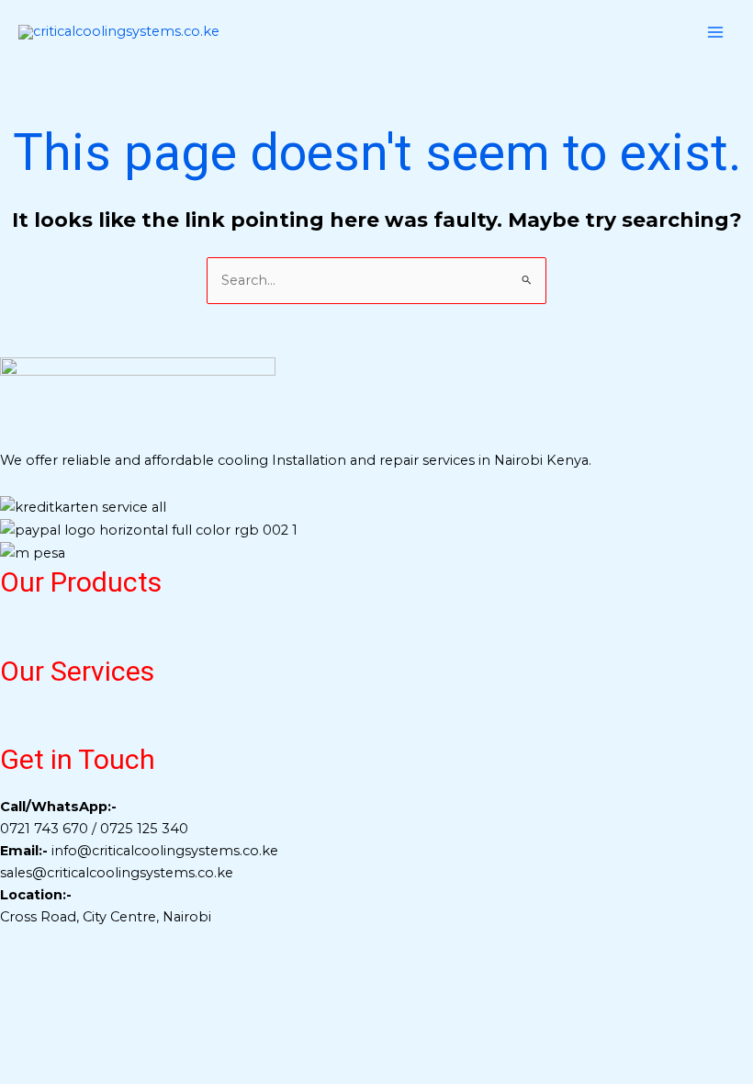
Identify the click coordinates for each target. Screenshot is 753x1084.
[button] (376, 635)
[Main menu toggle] (715, 32)
